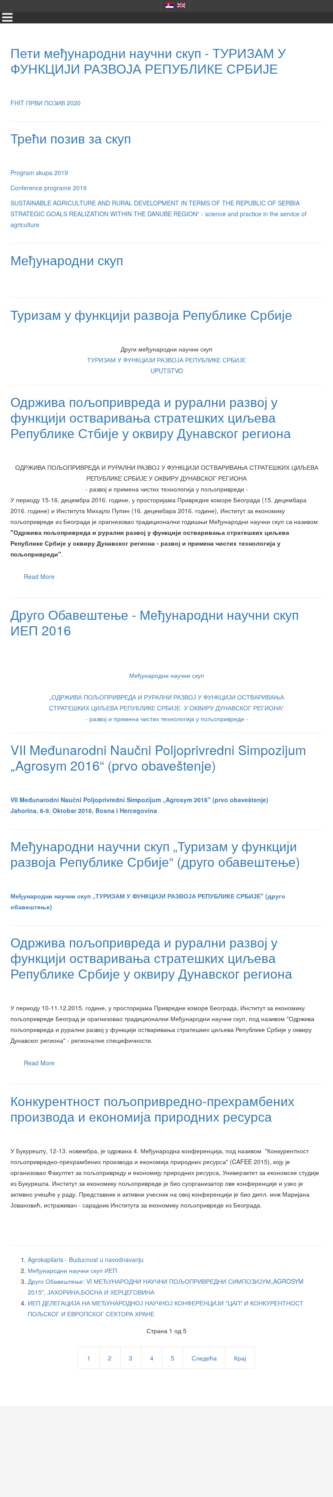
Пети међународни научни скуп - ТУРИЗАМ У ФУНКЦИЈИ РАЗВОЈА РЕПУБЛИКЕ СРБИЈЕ (148, 60)
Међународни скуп (66, 260)
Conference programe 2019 (48, 187)
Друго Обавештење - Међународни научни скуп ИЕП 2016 (154, 622)
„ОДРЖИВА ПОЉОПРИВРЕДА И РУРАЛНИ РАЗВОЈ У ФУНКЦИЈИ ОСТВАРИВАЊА (166, 697)
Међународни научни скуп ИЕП (72, 1270)
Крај (240, 1358)
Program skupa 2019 (39, 172)
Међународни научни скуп (166, 675)
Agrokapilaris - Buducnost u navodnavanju (86, 1259)
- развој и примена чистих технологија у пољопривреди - (166, 718)
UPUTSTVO (166, 370)
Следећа (204, 1358)
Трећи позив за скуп (70, 138)
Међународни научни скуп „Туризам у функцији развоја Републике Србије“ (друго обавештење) (155, 853)
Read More (39, 576)
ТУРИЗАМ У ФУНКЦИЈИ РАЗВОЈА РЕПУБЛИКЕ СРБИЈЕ (166, 359)
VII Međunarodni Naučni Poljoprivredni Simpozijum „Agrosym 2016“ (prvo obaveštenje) (158, 757)
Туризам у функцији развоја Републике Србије (151, 314)
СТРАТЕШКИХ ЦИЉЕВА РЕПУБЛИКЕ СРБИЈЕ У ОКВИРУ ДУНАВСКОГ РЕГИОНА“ (166, 707)
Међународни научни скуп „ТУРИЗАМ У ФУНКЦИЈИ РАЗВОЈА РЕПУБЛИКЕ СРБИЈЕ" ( (139, 896)
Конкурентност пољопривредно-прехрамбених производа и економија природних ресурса (152, 1108)
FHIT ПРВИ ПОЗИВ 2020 (45, 102)
